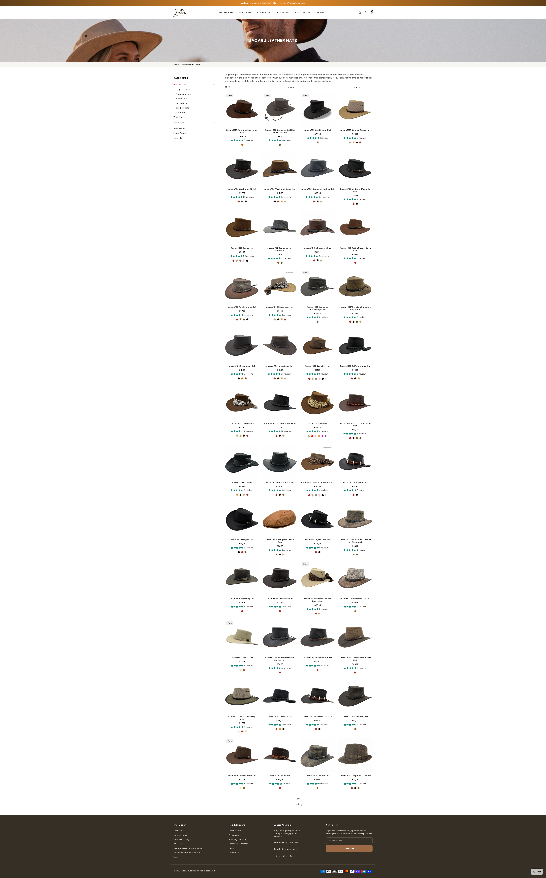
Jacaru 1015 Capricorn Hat (279, 716)
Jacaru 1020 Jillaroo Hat (242, 423)
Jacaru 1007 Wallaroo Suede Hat (279, 189)
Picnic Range (302, 12)
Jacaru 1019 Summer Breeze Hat (355, 130)
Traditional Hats (183, 94)
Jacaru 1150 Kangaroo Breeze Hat (280, 423)
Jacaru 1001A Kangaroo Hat (317, 248)
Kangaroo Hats (183, 89)
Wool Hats (245, 12)
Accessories (283, 12)
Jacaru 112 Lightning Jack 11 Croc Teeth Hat (279, 833)
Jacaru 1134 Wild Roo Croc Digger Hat (355, 424)
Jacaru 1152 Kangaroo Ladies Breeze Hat (317, 599)
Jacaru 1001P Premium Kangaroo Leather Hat (355, 308)
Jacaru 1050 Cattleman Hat (317, 130)
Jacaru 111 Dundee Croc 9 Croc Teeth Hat (317, 833)
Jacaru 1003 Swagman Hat (242, 366)
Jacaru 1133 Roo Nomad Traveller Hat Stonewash (355, 540)
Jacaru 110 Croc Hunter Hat (355, 482)
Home (176, 64)
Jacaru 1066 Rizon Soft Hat (317, 366)
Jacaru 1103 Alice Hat (317, 423)
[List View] (229, 87)
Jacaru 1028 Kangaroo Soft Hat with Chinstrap (280, 131)
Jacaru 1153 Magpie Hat (242, 539)
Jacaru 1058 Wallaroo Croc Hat (317, 716)
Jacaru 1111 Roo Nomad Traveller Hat (355, 190)
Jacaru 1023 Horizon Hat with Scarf (317, 482)
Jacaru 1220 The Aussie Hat (242, 832)
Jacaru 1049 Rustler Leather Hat (355, 598)
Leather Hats (226, 12)
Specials (319, 12)
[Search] (360, 13)
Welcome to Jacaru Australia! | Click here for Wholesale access (273, 3)
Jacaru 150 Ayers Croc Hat (317, 539)
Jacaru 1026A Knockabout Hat (317, 657)
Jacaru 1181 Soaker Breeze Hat (242, 775)
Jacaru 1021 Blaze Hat (242, 482)
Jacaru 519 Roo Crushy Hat (355, 716)
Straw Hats (263, 12)
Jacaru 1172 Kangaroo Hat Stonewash (279, 249)
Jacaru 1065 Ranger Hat (242, 248)
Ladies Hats (181, 103)
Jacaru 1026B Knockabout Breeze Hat (355, 659)
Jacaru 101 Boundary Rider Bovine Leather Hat (279, 659)
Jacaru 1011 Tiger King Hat (242, 598)
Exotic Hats (181, 112)
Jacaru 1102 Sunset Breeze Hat (355, 832)
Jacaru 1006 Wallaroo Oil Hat (242, 189)
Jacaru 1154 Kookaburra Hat (279, 366)
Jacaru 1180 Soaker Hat (242, 657)
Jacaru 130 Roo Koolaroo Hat (242, 307)
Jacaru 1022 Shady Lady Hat (279, 307)
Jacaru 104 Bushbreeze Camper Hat (242, 718)
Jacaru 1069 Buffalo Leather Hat (355, 366)
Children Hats (182, 108)
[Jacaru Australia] (179, 12)
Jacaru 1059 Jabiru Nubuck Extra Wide (355, 249)
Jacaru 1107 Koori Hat (280, 775)
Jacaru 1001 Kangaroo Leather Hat (317, 189)
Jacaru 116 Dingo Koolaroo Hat (279, 482)
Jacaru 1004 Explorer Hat (317, 775)
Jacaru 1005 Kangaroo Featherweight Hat (317, 308)
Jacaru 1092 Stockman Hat (280, 598)
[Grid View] (226, 87)
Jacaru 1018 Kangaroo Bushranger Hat (242, 131)
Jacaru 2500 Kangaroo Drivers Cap (279, 540)
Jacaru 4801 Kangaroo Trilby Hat (355, 775)
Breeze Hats (182, 98)
